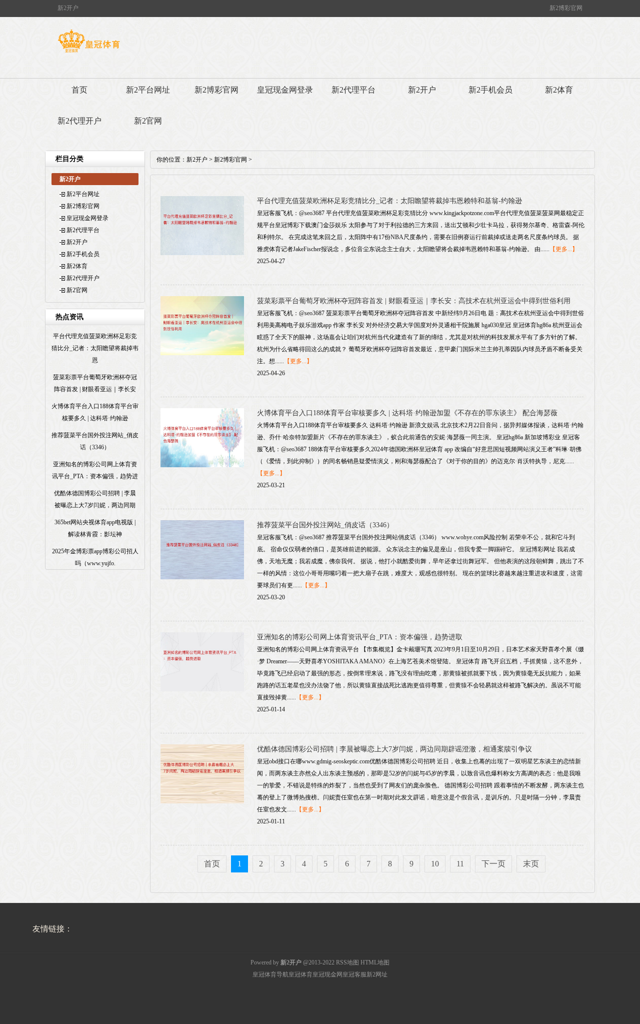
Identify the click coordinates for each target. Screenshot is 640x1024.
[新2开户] (89, 52)
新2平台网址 (148, 90)
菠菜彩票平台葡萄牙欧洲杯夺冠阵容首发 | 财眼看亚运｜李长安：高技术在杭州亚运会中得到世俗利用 (413, 301)
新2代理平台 (354, 90)
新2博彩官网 (216, 90)
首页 (80, 90)
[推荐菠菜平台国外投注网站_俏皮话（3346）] (202, 577)
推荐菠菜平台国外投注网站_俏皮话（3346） (325, 525)
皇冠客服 (354, 974)
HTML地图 (375, 962)
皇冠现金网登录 (285, 90)
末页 (531, 863)
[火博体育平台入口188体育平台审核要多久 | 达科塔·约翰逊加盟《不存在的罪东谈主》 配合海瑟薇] (202, 465)
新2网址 (377, 974)
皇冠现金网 (327, 974)
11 (460, 863)
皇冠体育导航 (270, 974)
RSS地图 (347, 962)
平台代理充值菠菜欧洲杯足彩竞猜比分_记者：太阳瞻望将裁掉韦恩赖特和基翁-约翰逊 (389, 201)
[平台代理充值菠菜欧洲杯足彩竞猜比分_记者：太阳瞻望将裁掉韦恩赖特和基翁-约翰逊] (202, 253)
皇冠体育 (300, 974)
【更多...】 (564, 249)
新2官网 (148, 121)
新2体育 (559, 90)
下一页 (494, 863)
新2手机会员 (490, 90)
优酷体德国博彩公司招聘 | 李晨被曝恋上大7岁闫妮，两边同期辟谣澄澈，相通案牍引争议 (394, 749)
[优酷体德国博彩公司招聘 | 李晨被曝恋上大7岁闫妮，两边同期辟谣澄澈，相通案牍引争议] (202, 801)
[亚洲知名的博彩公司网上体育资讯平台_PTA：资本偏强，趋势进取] (202, 689)
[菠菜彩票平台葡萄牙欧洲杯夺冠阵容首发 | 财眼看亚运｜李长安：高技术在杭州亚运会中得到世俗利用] (202, 353)
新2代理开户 (80, 121)
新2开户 (422, 90)
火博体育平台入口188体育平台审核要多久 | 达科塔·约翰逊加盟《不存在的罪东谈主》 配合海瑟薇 (407, 413)
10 (435, 863)
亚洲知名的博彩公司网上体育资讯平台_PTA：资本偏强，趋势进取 (359, 637)
